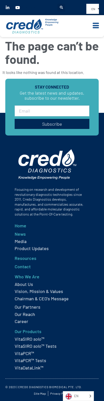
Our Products (28, 331)
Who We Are (27, 276)
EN (93, 9)
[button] (61, 8)
